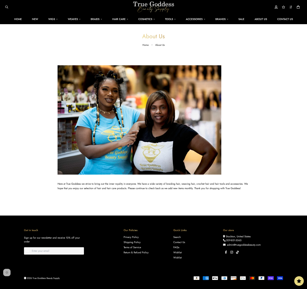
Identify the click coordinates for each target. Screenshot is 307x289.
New (35, 19)
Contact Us (285, 19)
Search (177, 237)
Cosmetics (145, 19)
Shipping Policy (132, 242)
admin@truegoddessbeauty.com (243, 245)
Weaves (73, 19)
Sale (241, 19)
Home (18, 19)
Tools (169, 19)
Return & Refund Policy (136, 252)
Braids (95, 19)
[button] (298, 7)
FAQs (176, 247)
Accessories (194, 19)
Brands (220, 19)
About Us (261, 19)
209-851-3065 (233, 240)
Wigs (51, 19)
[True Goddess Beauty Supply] (153, 7)
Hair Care (119, 19)
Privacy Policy (131, 237)
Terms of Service (132, 247)
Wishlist (177, 252)
